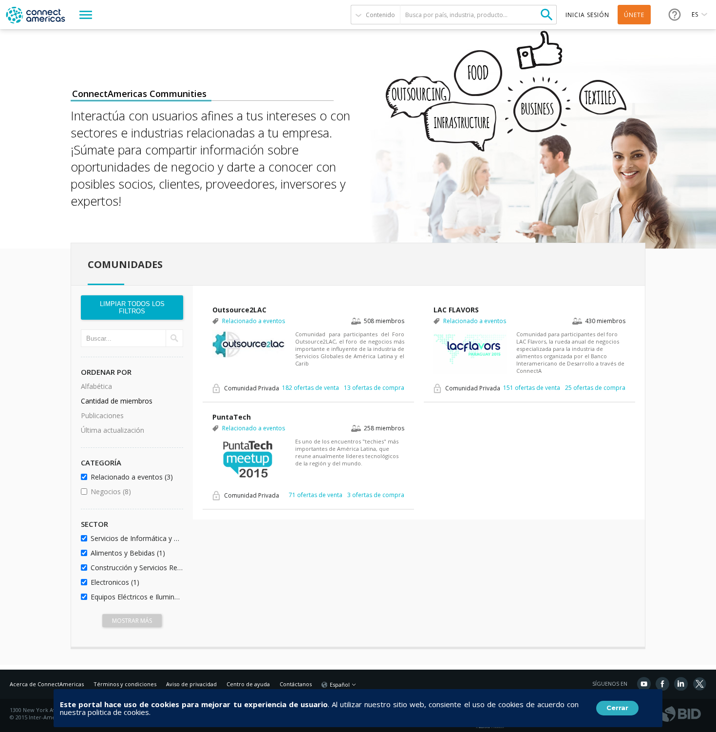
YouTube (644, 684)
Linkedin (681, 684)
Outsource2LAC (239, 309)
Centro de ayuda (248, 684)
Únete (634, 15)
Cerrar (617, 708)
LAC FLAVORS (456, 309)
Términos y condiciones (125, 684)
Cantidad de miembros (116, 400)
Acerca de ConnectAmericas (47, 684)
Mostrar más (132, 620)
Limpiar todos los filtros (132, 307)
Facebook (662, 684)
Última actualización (112, 430)
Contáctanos (296, 684)
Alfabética (96, 386)
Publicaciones (102, 415)
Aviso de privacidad (191, 684)
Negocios (135, 491)
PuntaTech (231, 417)
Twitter (699, 684)
